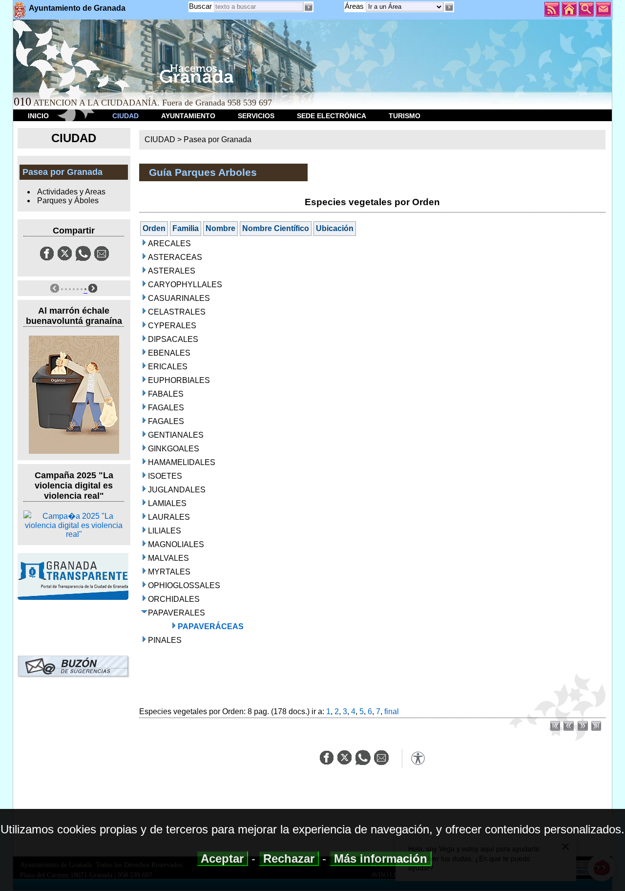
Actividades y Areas (71, 192)
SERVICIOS (256, 116)
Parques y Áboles (68, 200)
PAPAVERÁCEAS (211, 626)
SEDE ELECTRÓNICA (331, 116)
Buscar (200, 6)
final (391, 711)
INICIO (38, 116)
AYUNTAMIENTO (188, 116)
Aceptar (222, 858)
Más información (381, 858)
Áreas (355, 6)
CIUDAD (125, 116)
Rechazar (289, 858)
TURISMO (404, 116)
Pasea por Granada (217, 139)
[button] (449, 7)
